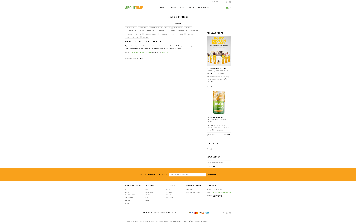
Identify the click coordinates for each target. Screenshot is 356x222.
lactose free (194, 31)
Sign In (168, 189)
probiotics (164, 34)
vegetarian (190, 34)
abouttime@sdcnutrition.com (222, 192)
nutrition (138, 34)
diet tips (167, 27)
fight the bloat (131, 31)
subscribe (212, 174)
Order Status (170, 197)
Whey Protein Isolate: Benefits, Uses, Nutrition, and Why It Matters (217, 71)
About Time (165, 52)
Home (162, 8)
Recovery (128, 200)
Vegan (127, 192)
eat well (188, 27)
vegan (181, 34)
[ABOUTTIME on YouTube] (226, 2)
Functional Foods (130, 195)
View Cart (168, 195)
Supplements (149, 192)
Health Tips (171, 31)
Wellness (145, 37)
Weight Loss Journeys (133, 37)
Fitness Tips (150, 31)
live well (129, 34)
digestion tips (178, 27)
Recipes (191, 8)
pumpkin (173, 34)
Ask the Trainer (131, 27)
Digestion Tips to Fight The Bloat (144, 42)
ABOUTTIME (162, 212)
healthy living (182, 31)
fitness (142, 31)
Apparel (147, 195)
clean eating (143, 27)
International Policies (193, 192)
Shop (182, 8)
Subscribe (211, 166)
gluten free (160, 31)
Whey (126, 189)
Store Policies (190, 189)
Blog (147, 197)
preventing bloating (151, 34)
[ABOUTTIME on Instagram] (230, 2)
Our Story (172, 8)
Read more (140, 59)
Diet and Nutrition (156, 27)
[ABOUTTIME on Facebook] (223, 2)
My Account (169, 192)
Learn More (202, 8)
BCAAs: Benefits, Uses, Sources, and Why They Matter (216, 120)
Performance (129, 197)
